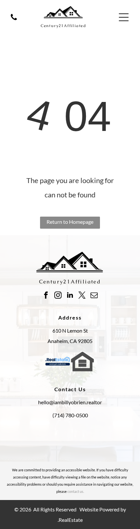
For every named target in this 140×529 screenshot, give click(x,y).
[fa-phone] (14, 20)
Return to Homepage (70, 222)
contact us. (75, 491)
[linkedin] (70, 296)
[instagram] (58, 296)
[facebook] (46, 296)
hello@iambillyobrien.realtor (70, 402)
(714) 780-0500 (70, 415)
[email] (94, 296)
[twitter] (82, 296)
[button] (124, 17)
